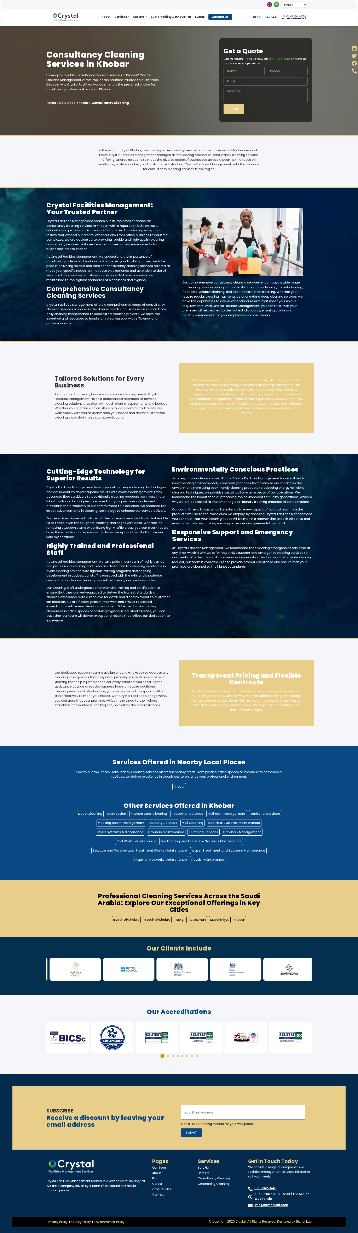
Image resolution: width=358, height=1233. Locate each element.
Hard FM (203, 1173)
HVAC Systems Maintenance (120, 832)
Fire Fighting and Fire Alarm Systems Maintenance (201, 841)
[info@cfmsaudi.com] (250, 1206)
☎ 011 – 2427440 (265, 17)
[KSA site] (276, 4)
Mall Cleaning (192, 822)
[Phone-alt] (354, 71)
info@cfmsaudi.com (271, 1205)
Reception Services (187, 813)
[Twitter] (354, 55)
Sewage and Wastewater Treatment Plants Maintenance (140, 850)
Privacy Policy (58, 1222)
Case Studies (161, 1189)
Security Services (163, 822)
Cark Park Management (242, 832)
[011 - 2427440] (250, 1189)
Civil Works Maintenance (136, 841)
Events (200, 17)
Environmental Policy (109, 1222)
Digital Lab (304, 1221)
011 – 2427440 (279, 59)
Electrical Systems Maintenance (234, 822)
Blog (155, 1178)
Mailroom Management (227, 813)
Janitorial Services (265, 813)
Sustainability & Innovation (171, 17)
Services (122, 17)
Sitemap (158, 1194)
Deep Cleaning (90, 813)
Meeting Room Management (121, 822)
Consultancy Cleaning (214, 1178)
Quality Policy (81, 1222)
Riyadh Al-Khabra (126, 919)
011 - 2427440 (265, 1188)
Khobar (82, 103)
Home (51, 103)
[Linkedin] (354, 48)
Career (157, 1184)
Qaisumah (198, 919)
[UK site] (269, 4)
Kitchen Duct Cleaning (149, 813)
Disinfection (116, 813)
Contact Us (220, 17)
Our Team (159, 1167)
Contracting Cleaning (213, 1184)
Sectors (140, 17)
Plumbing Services (203, 832)
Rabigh (180, 919)
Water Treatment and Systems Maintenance (228, 850)
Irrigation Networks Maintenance (160, 859)
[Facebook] (354, 63)
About (106, 17)
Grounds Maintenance (166, 832)
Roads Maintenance (207, 859)
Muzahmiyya (219, 919)
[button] (51, 969)
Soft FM (203, 1167)
